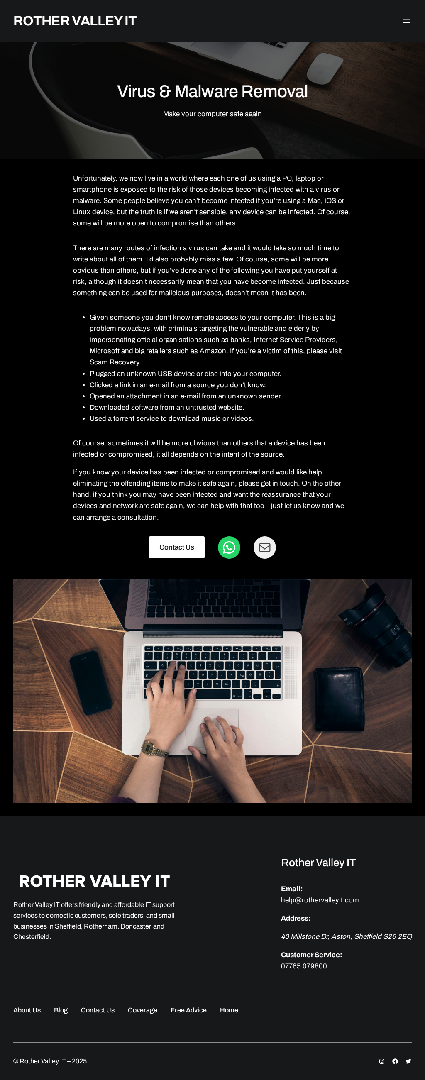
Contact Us (176, 547)
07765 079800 (304, 966)
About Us (27, 1010)
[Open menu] (407, 21)
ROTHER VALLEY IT (75, 21)
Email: (292, 889)
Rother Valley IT (318, 862)
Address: (296, 918)
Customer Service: (311, 955)
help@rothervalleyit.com (320, 900)
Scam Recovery (115, 362)
